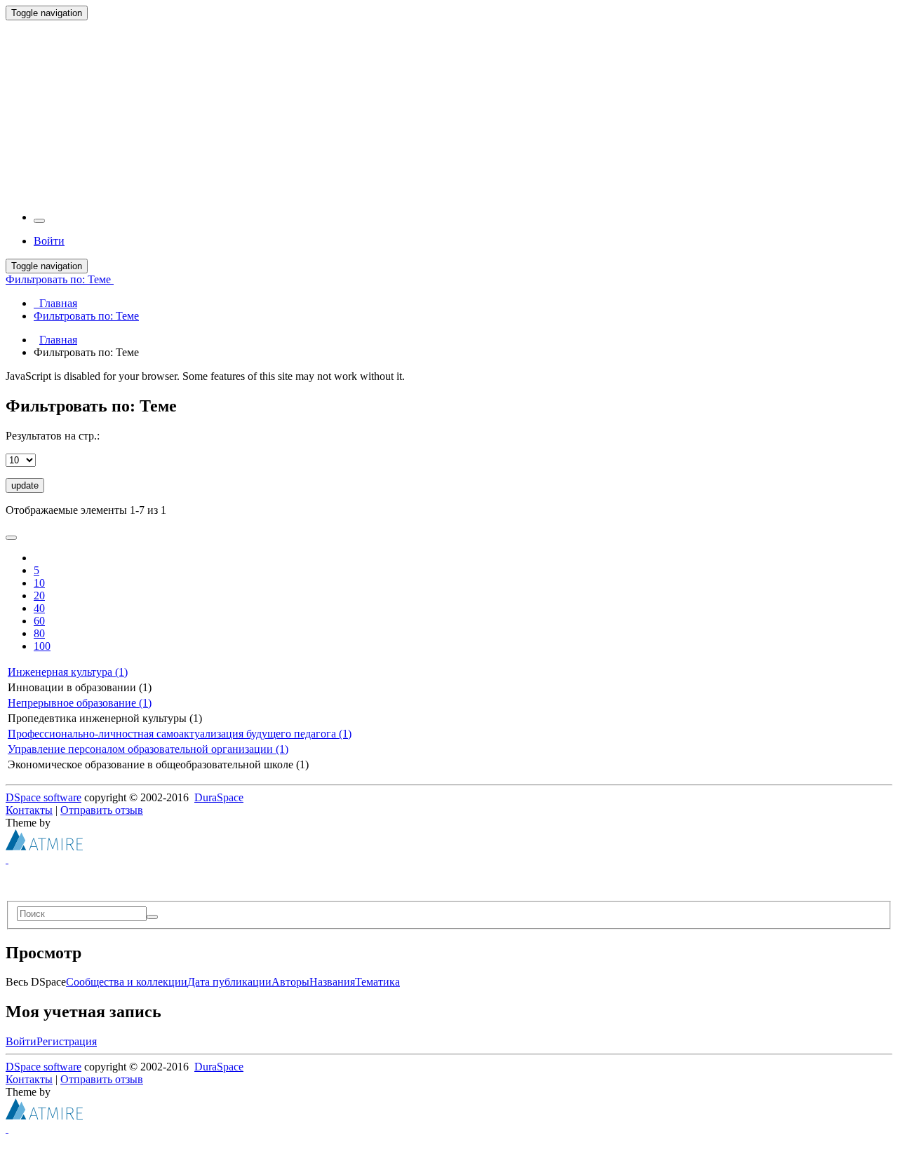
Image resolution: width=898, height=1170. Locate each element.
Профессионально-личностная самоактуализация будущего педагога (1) (179, 734)
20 (39, 595)
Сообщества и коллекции (126, 982)
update (25, 485)
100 (42, 646)
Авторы (290, 982)
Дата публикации (229, 982)
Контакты (29, 810)
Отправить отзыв (101, 810)
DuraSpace (218, 797)
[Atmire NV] (44, 846)
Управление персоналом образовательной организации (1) (148, 749)
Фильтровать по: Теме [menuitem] (86, 316)
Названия (332, 982)
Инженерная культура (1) (68, 672)
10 (39, 583)
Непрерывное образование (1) (80, 703)
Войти (21, 1041)
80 (39, 633)
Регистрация (66, 1041)
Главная (58, 340)
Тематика (377, 982)
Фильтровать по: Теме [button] (60, 279)
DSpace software (43, 797)
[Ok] (152, 917)
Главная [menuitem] (55, 303)
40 (39, 608)
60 (39, 621)
